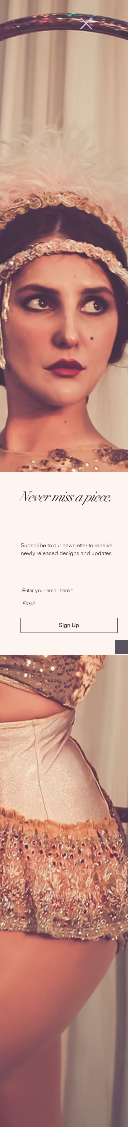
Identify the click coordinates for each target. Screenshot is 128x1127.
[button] (86, 23)
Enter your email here (46, 590)
